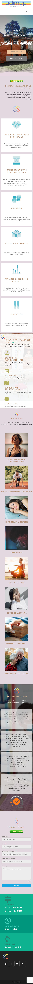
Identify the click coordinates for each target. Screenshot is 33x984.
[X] (5, 963)
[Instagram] (11, 963)
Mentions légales (16, 982)
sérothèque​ (16, 314)
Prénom (5, 836)
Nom (4, 844)
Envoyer (16, 885)
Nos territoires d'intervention (12, 389)
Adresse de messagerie (9, 851)
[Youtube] (22, 963)
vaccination (16, 208)
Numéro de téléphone (8, 858)
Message (4, 866)
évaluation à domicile (16, 244)
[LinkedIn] (17, 963)
